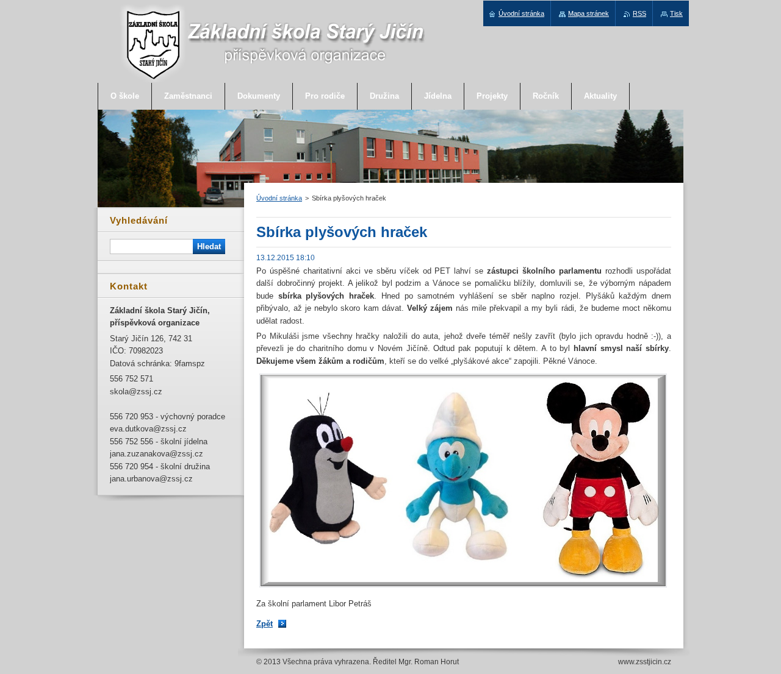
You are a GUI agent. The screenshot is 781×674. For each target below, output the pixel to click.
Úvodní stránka (279, 198)
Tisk (676, 13)
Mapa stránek (588, 13)
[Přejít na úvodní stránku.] (272, 80)
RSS (639, 13)
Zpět (264, 623)
